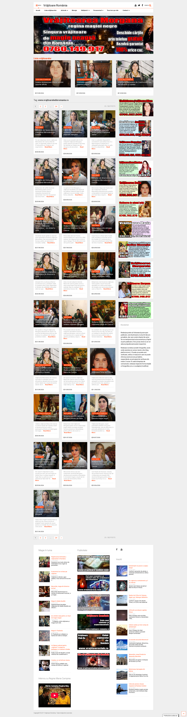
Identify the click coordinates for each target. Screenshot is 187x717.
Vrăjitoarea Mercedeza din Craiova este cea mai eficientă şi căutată (134, 83)
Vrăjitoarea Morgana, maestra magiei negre (100, 417)
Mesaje (74, 10)
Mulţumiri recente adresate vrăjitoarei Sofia (102, 229)
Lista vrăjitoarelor (50, 10)
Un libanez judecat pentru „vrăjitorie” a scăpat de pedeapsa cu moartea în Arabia (60, 647)
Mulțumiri (84, 10)
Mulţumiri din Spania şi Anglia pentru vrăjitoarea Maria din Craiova (73, 370)
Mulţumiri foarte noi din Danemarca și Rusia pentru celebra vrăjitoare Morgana (45, 322)
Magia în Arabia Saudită (58, 601)
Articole (63, 10)
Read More (48, 147)
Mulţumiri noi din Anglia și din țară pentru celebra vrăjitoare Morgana (46, 512)
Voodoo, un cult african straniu (60, 660)
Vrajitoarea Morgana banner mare (67, 44)
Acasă (38, 10)
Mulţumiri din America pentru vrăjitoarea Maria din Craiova (102, 323)
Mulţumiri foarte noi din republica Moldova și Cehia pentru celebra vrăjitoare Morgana (45, 463)
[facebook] (142, 5)
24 (56, 106)
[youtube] (135, 5)
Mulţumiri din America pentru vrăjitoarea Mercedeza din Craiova (102, 180)
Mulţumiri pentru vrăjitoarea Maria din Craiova (74, 275)
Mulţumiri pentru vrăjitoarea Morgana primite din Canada (74, 465)
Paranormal (97, 10)
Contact (125, 10)
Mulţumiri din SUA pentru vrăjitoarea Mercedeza (44, 181)
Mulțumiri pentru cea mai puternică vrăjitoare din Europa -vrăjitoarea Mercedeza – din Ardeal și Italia (45, 225)
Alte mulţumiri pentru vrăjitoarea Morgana (71, 181)
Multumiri (39, 127)
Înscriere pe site (112, 10)
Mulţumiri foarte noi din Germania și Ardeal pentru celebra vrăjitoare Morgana (74, 322)
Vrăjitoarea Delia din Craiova (102, 372)
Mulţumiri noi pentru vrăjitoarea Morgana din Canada (100, 464)
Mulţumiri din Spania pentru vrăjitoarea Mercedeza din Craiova (45, 132)
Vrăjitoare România (55, 5)
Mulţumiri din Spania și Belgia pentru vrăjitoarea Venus (101, 132)
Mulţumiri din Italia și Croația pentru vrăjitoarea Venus (102, 275)
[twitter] (139, 5)
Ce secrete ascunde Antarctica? (138, 639)
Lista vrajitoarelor (43, 79)
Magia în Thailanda (57, 630)
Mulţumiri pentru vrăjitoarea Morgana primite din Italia (74, 417)
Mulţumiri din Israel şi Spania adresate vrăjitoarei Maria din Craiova (74, 228)
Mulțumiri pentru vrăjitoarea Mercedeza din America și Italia (45, 274)
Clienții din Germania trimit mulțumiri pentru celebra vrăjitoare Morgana (73, 132)
